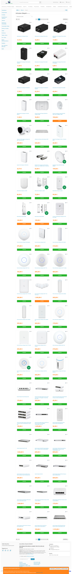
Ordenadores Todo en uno (63, 6)
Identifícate (56, 2)
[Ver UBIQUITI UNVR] (42, 131)
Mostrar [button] (65, 19)
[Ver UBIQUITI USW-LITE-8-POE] (42, 517)
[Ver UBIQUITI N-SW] (60, 414)
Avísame (59, 120)
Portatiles (42, 6)
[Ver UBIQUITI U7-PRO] (42, 260)
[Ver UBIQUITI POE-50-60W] (60, 79)
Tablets (54, 6)
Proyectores (36, 6)
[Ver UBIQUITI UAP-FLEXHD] (60, 234)
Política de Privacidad (30, 556)
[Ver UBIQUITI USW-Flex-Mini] (60, 388)
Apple (3, 48)
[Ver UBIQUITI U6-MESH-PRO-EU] (42, 311)
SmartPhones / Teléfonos (4, 18)
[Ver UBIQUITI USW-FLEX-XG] (24, 517)
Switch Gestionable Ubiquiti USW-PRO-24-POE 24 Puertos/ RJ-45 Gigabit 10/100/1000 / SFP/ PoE (42, 423)
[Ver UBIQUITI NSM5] (42, 208)
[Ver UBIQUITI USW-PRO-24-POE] (42, 414)
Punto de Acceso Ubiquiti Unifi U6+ (58, 319)
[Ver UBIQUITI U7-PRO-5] (42, 285)
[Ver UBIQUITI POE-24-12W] (42, 28)
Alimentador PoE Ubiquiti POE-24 (22, 36)
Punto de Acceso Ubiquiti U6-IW (40, 242)
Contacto (62, 2)
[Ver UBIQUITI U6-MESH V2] (60, 285)
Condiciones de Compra (23, 564)
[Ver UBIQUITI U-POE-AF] (24, 105)
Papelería (3, 43)
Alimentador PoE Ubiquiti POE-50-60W (59, 87)
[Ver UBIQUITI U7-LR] (60, 337)
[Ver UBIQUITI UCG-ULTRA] (24, 388)
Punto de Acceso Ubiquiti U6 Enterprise (23, 242)
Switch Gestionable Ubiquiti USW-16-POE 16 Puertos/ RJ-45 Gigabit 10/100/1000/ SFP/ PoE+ (41, 397)
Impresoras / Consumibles (4, 23)
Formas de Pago (36, 564)
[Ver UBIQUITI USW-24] (42, 466)
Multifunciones (19, 6)
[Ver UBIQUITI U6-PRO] (42, 363)
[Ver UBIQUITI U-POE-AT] (24, 157)
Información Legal (37, 562)
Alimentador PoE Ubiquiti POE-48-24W (23, 87)
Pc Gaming (30, 6)
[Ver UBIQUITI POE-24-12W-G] (60, 28)
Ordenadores (4, 10)
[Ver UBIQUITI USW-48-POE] (24, 491)
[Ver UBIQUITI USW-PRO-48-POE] (60, 517)
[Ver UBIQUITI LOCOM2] (42, 182)
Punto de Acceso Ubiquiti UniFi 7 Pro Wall (24, 293)
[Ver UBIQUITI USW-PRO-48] (24, 440)
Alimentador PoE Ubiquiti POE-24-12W (41, 36)
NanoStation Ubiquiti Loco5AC (22, 190)
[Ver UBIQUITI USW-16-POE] (42, 388)
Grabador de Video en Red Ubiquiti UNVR (41, 139)
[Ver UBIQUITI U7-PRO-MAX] (60, 260)
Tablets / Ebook (4, 35)
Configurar (52, 568)
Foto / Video (4, 37)
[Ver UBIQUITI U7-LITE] (24, 260)
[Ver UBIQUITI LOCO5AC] (24, 182)
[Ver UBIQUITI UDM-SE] (60, 440)
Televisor (3, 20)
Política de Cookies (39, 572)
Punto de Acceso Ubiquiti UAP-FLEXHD (59, 242)
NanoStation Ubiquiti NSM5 (39, 216)
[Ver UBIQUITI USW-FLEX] (60, 491)
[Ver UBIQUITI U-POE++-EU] (60, 131)
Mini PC (24, 6)
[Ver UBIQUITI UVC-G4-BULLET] (24, 131)
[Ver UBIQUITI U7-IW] (24, 337)
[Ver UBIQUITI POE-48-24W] (24, 79)
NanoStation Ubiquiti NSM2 (21, 216)
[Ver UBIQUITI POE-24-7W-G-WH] (60, 54)
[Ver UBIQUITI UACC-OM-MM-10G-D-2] (42, 157)
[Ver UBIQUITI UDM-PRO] (42, 440)
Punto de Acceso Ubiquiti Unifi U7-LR (59, 345)
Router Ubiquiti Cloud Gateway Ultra (23, 396)
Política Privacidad (22, 563)
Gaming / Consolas (5, 28)
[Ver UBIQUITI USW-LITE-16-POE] (24, 466)
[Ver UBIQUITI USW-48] (42, 491)
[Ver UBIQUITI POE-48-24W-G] (42, 79)
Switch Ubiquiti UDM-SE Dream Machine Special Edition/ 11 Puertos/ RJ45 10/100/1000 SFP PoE (59, 449)
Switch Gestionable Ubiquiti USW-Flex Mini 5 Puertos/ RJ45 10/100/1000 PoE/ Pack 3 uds (24, 423)
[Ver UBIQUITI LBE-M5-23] (42, 105)
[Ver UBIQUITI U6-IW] (42, 234)
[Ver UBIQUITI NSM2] (24, 208)
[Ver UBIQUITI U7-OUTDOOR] (42, 337)
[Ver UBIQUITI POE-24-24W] (24, 28)
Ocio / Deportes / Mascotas (5, 46)
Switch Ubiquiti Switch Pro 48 (22, 448)
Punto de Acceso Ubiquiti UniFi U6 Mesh (59, 293)
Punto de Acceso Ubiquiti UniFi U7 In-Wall (24, 345)
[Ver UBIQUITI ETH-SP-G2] (60, 208)
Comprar (24, 43)
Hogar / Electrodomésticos (5, 40)
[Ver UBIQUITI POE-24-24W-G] (24, 54)
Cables (3, 30)
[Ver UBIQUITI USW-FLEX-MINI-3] (24, 414)
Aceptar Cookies (64, 568)
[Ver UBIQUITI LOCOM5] (60, 182)
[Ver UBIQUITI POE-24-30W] (42, 54)
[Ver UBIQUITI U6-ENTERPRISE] (24, 234)
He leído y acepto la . (27, 556)
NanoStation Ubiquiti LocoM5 (57, 190)
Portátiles (3, 14)
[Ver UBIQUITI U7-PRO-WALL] (24, 285)
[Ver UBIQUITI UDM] (60, 363)
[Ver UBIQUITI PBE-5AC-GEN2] (60, 105)
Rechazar (58, 568)
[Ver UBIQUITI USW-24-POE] (60, 466)
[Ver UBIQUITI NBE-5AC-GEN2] (60, 157)
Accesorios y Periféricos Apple (8, 6)
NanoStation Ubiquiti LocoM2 (40, 190)
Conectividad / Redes (5, 26)
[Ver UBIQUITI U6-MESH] (24, 311)
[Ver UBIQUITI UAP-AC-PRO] (24, 363)
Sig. (47, 19)
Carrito (68, 2)
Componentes (4, 12)
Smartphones (48, 6)
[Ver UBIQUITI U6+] (60, 311)
